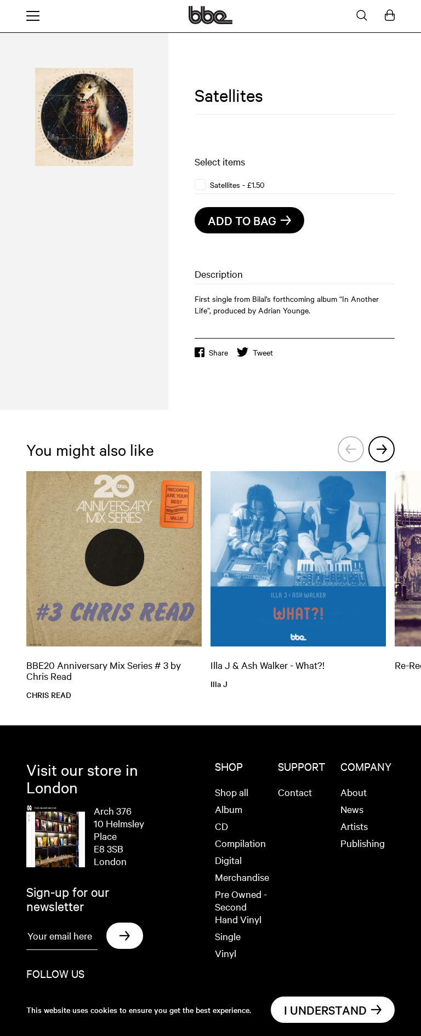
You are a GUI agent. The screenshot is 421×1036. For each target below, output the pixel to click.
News (351, 809)
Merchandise (242, 877)
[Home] (210, 20)
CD (221, 826)
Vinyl (225, 953)
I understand (325, 1009)
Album (228, 809)
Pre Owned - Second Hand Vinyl (241, 906)
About (353, 792)
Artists (354, 826)
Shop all (231, 792)
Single (228, 936)
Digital (228, 860)
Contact (295, 792)
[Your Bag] (390, 15)
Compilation (240, 843)
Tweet (263, 352)
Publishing (362, 843)
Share (218, 352)
